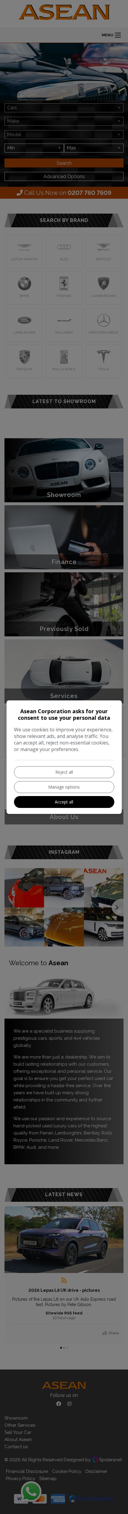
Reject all (64, 772)
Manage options (64, 787)
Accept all (64, 802)
